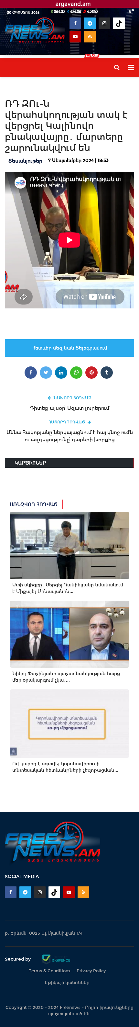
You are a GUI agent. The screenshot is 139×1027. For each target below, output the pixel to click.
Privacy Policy (91, 971)
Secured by (18, 959)
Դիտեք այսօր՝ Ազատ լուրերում (69, 408)
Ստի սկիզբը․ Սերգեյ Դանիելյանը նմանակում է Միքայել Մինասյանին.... (67, 588)
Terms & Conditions (49, 971)
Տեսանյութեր (25, 161)
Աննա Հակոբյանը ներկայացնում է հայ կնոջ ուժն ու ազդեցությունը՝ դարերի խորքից (69, 436)
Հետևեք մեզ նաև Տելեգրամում (69, 348)
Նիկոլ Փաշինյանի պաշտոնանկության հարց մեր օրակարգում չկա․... (66, 677)
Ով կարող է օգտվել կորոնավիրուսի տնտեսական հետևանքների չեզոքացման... (65, 767)
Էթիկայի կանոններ (67, 982)
